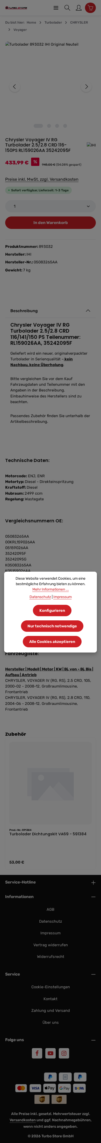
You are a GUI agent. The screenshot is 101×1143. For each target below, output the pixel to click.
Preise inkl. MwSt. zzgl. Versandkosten (41, 179)
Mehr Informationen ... (50, 589)
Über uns (50, 1022)
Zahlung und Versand (50, 1010)
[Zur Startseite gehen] (16, 8)
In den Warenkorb (50, 222)
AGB (50, 909)
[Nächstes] (86, 86)
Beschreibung (24, 310)
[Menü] (56, 8)
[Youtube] (50, 1053)
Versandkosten (23, 1120)
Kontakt (50, 999)
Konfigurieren (52, 610)
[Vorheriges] (14, 86)
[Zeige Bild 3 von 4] (57, 126)
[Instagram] (64, 1053)
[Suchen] (67, 8)
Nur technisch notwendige (52, 626)
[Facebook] (37, 1053)
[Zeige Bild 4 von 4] (65, 126)
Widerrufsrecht (50, 956)
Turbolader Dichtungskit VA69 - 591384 (47, 834)
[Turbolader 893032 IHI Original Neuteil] (50, 86)
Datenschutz (50, 921)
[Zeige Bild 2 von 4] (49, 126)
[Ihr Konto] (79, 8)
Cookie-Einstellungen (50, 987)
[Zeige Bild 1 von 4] (38, 126)
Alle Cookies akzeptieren (52, 641)
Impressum (50, 933)
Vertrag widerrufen (50, 945)
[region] (50, 86)
